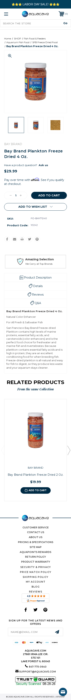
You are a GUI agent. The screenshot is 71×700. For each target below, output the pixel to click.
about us (35, 537)
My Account (35, 581)
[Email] (15, 239)
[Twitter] (30, 239)
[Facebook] (7, 239)
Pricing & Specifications (35, 542)
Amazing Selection (39, 259)
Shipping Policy (35, 576)
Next (69, 450)
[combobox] (35, 23)
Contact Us (35, 532)
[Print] (22, 239)
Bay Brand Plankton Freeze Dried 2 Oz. (35, 474)
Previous (3, 450)
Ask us (43, 165)
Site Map (36, 547)
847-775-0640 (38, 666)
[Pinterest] (37, 239)
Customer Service (35, 527)
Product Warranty (35, 561)
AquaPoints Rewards (35, 552)
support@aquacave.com (37, 671)
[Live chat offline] (63, 692)
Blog (36, 586)
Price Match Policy (35, 572)
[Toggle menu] (10, 14)
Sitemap (60, 696)
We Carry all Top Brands (38, 263)
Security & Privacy (35, 567)
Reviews (35, 591)
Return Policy (35, 556)
